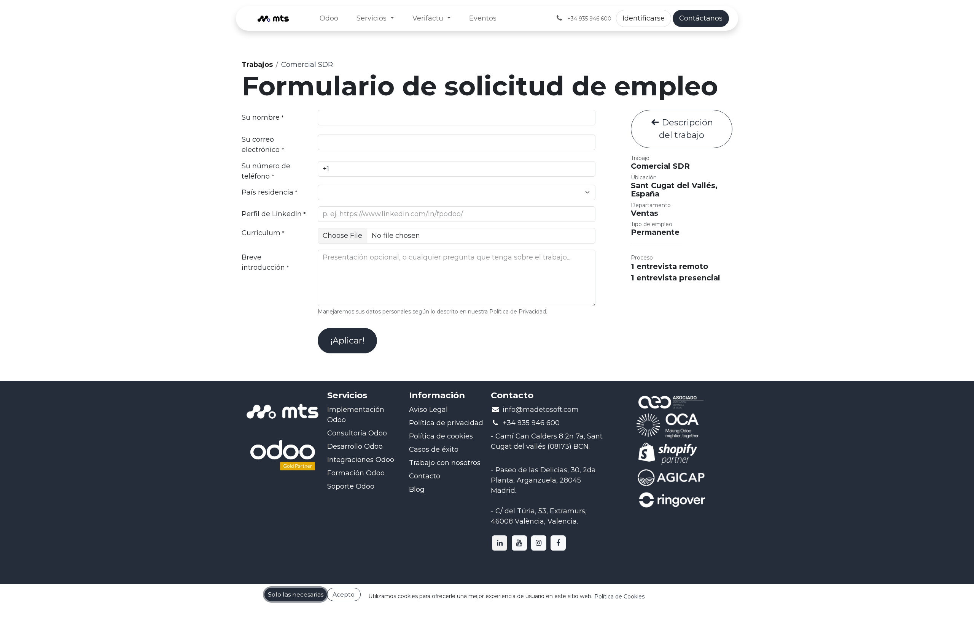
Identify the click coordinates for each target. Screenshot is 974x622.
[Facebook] (558, 543)
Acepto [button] (344, 594)
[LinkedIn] (499, 543)
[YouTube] (519, 543)
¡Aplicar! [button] (347, 340)
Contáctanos (701, 18)
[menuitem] (328, 18)
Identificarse (643, 18)
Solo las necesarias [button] (295, 594)
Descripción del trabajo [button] (686, 129)
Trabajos (257, 64)
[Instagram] (538, 543)
